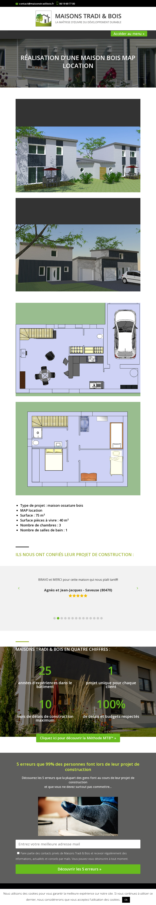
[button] (54, 618)
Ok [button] (126, 899)
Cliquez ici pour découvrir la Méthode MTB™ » (78, 738)
